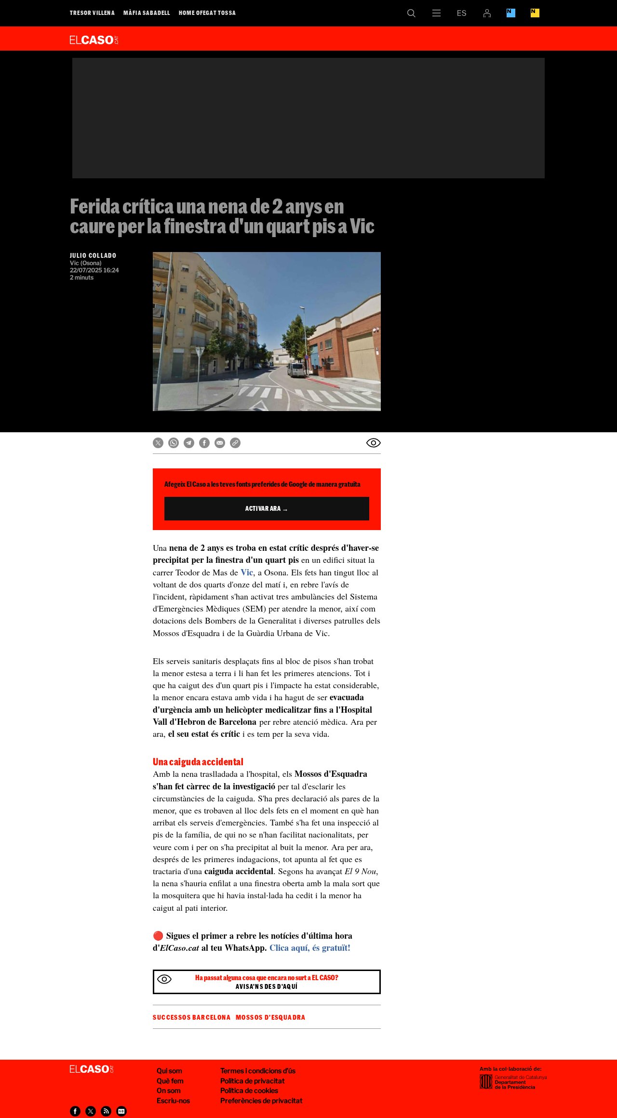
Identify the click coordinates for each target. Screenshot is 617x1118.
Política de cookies (249, 1090)
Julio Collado (93, 255)
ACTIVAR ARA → (266, 508)
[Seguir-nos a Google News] (121, 1111)
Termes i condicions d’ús (257, 1070)
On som (169, 1090)
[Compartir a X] (158, 443)
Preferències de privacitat (261, 1100)
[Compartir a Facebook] (204, 443)
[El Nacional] (535, 13)
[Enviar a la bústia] (373, 443)
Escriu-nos (173, 1100)
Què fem (170, 1081)
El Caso (94, 38)
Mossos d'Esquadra (271, 1017)
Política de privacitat (252, 1081)
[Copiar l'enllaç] (235, 443)
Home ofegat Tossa (207, 12)
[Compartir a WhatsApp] (173, 443)
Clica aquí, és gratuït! (309, 947)
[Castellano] (462, 13)
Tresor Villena (92, 12)
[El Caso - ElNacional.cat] (91, 1069)
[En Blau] (511, 13)
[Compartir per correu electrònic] (220, 443)
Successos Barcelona (192, 1017)
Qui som (169, 1070)
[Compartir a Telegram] (189, 443)
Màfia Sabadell (147, 12)
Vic (247, 572)
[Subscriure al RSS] (106, 1111)
